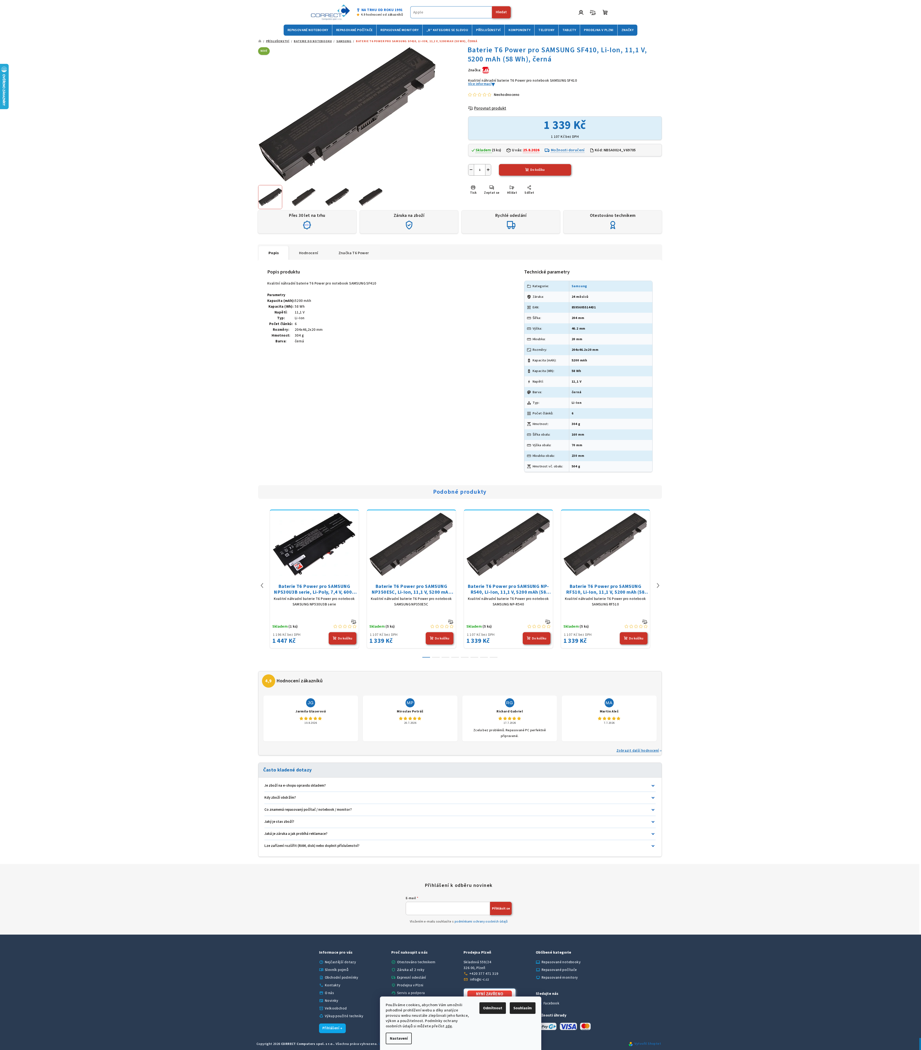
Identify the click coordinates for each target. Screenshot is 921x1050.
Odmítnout (492, 1008)
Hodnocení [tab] (308, 253)
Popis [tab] (273, 253)
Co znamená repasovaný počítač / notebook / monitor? (308, 809)
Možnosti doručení (568, 150)
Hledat (501, 12)
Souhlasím (522, 1008)
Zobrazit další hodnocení (637, 750)
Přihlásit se (501, 908)
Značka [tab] (354, 253)
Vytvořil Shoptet (647, 1043)
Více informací (480, 83)
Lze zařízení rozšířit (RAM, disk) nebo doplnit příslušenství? (311, 845)
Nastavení (399, 1038)
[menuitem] (308, 30)
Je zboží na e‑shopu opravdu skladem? (295, 785)
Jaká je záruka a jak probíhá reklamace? (295, 833)
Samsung (579, 286)
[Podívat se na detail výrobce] (485, 70)
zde (448, 1026)
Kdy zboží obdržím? (280, 797)
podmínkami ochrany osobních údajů (481, 921)
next (658, 585)
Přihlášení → (332, 1028)
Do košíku (537, 169)
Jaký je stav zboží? (279, 821)
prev (262, 585)
